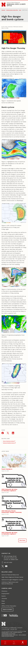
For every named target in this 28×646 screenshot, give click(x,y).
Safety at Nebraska (22, 634)
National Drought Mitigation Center (12, 579)
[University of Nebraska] (13, 615)
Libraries (4, 598)
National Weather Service (9, 442)
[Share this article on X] (8, 433)
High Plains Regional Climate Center (12, 577)
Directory (4, 591)
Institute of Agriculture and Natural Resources (10, 582)
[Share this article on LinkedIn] (13, 433)
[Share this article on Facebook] (3, 433)
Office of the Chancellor (9, 606)
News (3, 603)
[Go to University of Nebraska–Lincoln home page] (4, 5)
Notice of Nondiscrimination (7, 634)
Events (4, 596)
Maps (3, 601)
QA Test (10, 632)
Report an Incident (7, 609)
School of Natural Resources (13, 2)
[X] (3, 566)
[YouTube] (6, 566)
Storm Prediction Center (8, 441)
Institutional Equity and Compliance (8, 633)
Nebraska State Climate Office (16, 5)
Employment (5, 593)
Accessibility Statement (17, 632)
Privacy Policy (15, 634)
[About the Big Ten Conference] (4, 615)
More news (22, 540)
